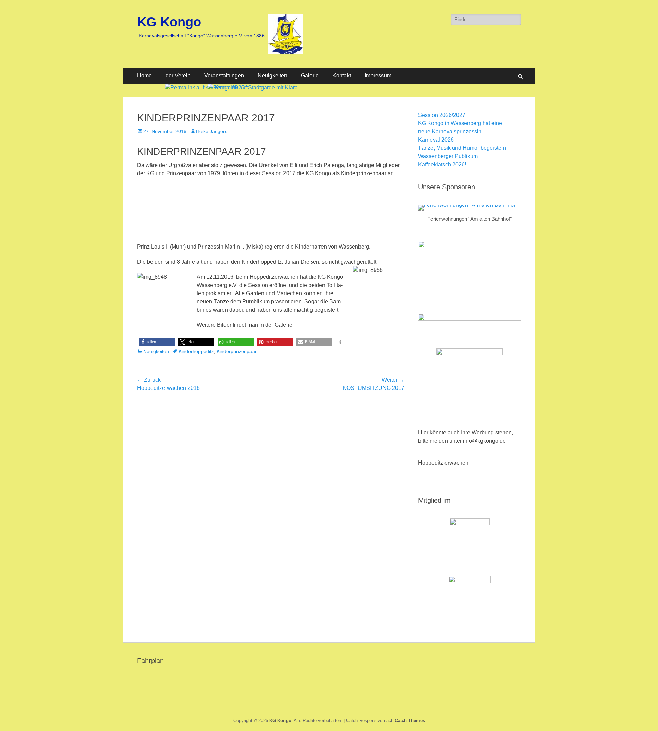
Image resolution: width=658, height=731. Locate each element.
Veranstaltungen (224, 76)
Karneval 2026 (436, 140)
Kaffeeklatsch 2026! (442, 164)
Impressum (378, 76)
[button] (157, 342)
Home (144, 76)
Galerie (310, 76)
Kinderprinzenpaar (237, 351)
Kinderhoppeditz (196, 351)
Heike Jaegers (211, 131)
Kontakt (341, 76)
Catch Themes (410, 720)
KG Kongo (169, 22)
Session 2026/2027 (441, 115)
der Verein (178, 76)
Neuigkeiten (272, 76)
